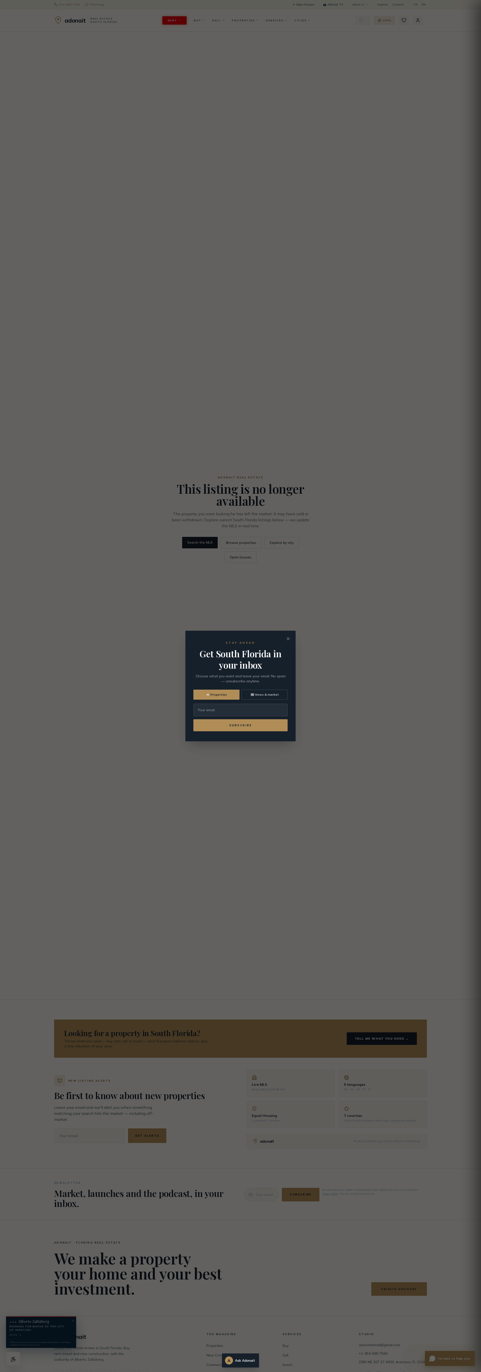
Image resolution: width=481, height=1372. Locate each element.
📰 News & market (265, 694)
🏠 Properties (216, 694)
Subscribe (240, 725)
